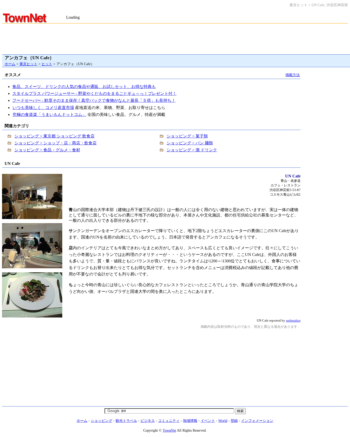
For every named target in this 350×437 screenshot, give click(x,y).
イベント (208, 421)
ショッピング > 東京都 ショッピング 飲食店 (54, 136)
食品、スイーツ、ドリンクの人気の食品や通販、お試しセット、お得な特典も (84, 86)
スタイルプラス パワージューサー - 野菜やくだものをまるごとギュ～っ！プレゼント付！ (94, 93)
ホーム (10, 64)
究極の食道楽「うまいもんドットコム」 (49, 114)
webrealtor (293, 320)
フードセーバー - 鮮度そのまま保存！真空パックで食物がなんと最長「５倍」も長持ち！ (94, 100)
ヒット (47, 64)
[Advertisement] (126, 12)
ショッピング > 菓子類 (187, 136)
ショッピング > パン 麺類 (190, 143)
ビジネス (147, 421)
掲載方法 (292, 75)
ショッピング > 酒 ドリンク (192, 150)
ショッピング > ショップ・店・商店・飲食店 (55, 143)
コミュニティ (169, 421)
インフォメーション (257, 421)
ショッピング (101, 421)
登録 (234, 421)
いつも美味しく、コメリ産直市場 (43, 107)
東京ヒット (28, 64)
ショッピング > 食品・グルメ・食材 (47, 150)
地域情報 (190, 421)
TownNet (169, 430)
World (222, 421)
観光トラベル (126, 421)
